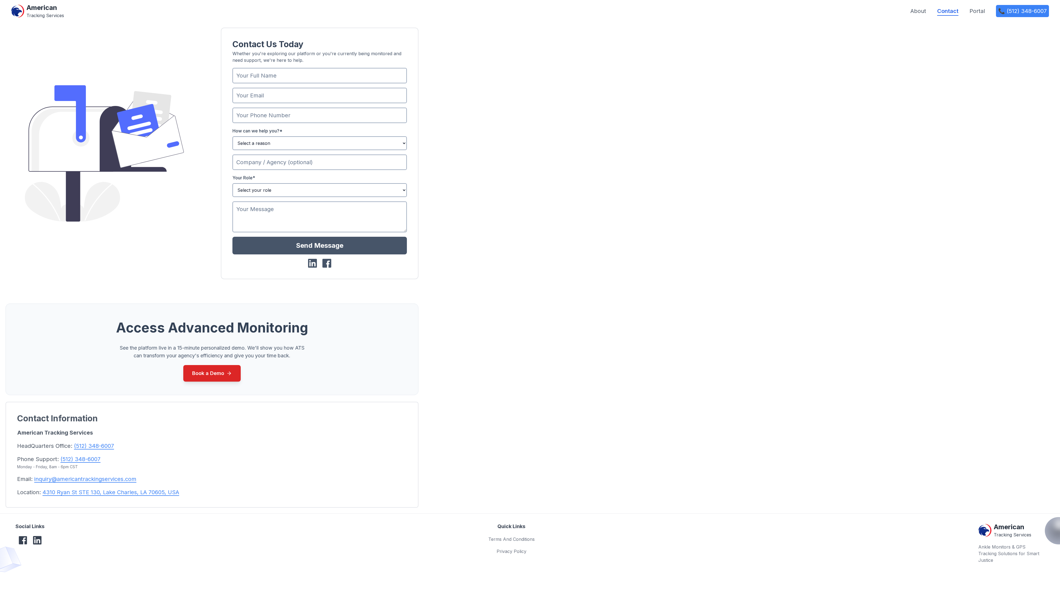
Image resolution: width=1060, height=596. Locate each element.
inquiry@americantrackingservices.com (85, 479)
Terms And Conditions (511, 539)
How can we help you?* (257, 131)
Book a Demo (208, 373)
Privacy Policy (511, 551)
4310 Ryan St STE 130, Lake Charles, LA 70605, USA (111, 492)
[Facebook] (22, 540)
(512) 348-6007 (94, 446)
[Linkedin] (37, 540)
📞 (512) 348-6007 (1022, 11)
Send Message (319, 245)
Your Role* (243, 177)
